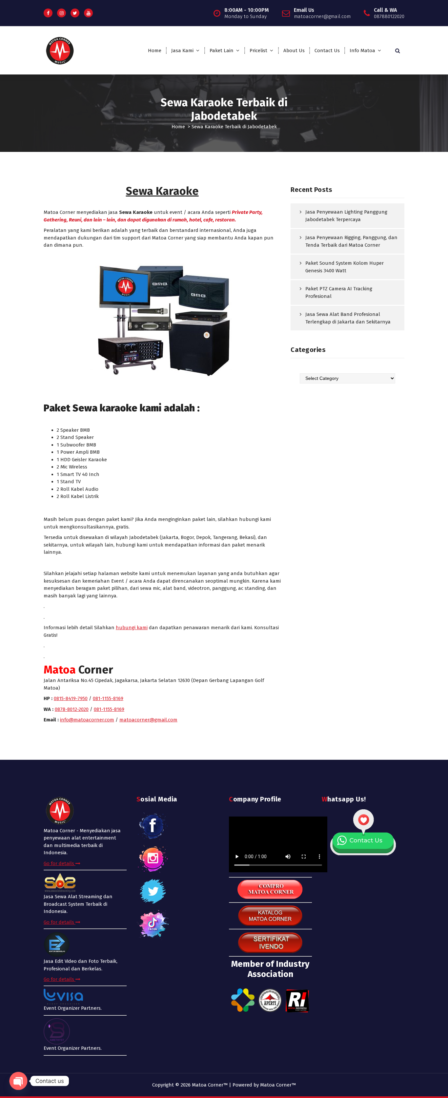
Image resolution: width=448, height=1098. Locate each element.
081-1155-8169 (108, 698)
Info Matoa (362, 50)
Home (154, 50)
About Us (294, 50)
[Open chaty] (18, 1081)
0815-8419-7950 (71, 698)
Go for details (59, 863)
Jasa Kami (182, 50)
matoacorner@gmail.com (148, 720)
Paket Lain (222, 50)
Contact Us (327, 50)
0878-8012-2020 (72, 709)
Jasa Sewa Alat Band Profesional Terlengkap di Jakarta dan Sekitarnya (348, 318)
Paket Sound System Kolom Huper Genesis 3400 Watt (344, 267)
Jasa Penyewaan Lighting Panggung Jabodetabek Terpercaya (346, 215)
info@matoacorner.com (87, 720)
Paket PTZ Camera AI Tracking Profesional (338, 292)
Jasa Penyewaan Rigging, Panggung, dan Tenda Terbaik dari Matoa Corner (351, 241)
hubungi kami (132, 628)
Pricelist (258, 50)
